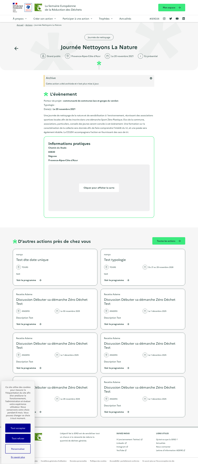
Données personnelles (78, 461)
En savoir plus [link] (18, 457)
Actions (28, 25)
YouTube (120, 450)
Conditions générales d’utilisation (54, 461)
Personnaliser (18, 448)
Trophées (104, 18)
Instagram (121, 446)
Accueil (20, 25)
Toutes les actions (166, 240)
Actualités (125, 18)
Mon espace (169, 7)
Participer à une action (76, 18)
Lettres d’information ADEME (169, 450)
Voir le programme (29, 280)
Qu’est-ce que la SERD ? (167, 439)
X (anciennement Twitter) (128, 439)
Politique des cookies (98, 461)
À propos (18, 18)
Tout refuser (18, 438)
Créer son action (43, 18)
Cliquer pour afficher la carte (99, 187)
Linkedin (120, 443)
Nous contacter (163, 446)
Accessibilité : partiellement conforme (124, 461)
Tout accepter (18, 428)
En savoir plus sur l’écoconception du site (158, 461)
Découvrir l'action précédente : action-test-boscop (16, 48)
